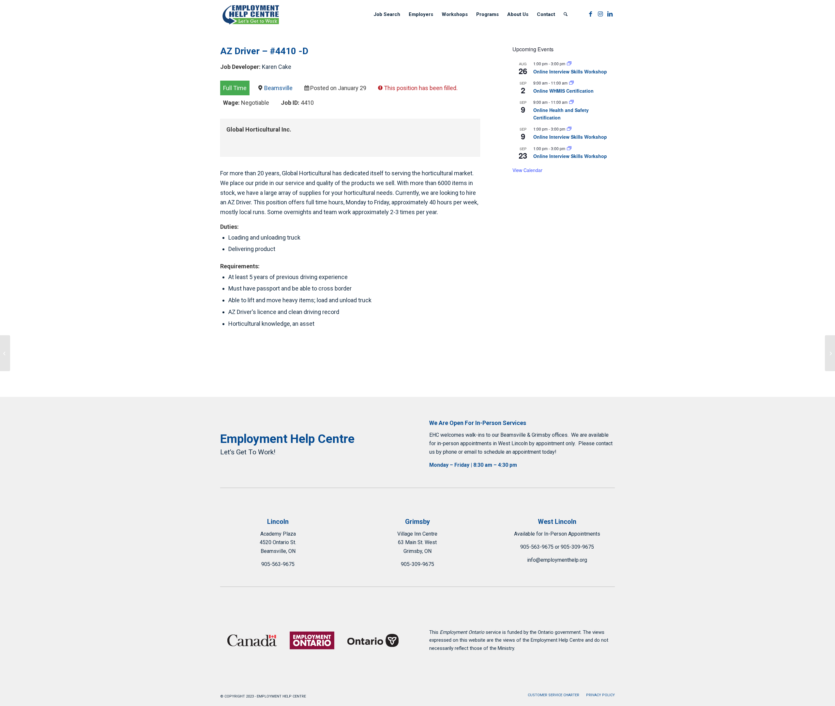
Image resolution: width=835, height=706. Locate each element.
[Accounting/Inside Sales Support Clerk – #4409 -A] (5, 353)
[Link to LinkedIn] (610, 14)
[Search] (565, 14)
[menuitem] (386, 14)
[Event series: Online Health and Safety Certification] (571, 102)
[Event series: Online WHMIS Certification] (571, 83)
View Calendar (527, 170)
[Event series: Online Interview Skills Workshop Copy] (569, 63)
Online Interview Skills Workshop (570, 71)
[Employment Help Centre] (251, 14)
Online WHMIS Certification (563, 90)
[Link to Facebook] (590, 14)
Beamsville (278, 88)
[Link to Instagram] (600, 14)
